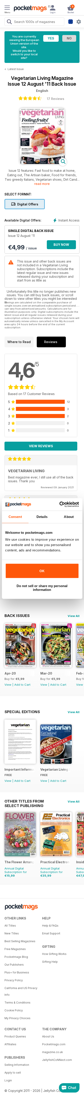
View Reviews (41, 446)
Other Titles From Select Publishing (24, 801)
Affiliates (10, 1044)
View (7, 684)
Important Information (19, 769)
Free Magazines (15, 949)
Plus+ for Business (16, 972)
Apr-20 (10, 673)
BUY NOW (61, 244)
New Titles (11, 933)
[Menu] (7, 8)
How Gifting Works (54, 954)
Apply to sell (12, 1072)
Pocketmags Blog (16, 956)
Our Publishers (14, 964)
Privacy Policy (13, 980)
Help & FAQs (50, 925)
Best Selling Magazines (19, 941)
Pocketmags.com (53, 1044)
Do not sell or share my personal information (42, 588)
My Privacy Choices (17, 1018)
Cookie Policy (13, 1010)
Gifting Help (50, 961)
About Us (48, 1036)
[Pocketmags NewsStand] (29, 8)
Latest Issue (16, 69)
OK (42, 571)
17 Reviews (55, 99)
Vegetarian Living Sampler (55, 769)
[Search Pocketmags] (9, 22)
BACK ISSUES (17, 615)
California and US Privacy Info (20, 991)
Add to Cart (22, 684)
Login (8, 1080)
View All (74, 616)
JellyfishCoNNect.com (57, 1060)
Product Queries (15, 1036)
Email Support (51, 933)
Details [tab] (42, 517)
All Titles (10, 925)
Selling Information (16, 1064)
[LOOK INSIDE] (42, 163)
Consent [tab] (15, 517)
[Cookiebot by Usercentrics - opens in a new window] (60, 504)
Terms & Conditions (17, 1002)
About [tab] (69, 517)
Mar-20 (46, 673)
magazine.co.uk (52, 1052)
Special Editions (22, 712)
